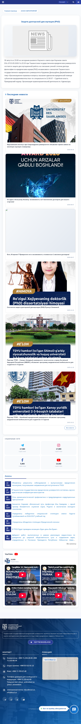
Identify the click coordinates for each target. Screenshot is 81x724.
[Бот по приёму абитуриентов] (74, 709)
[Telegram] (5, 699)
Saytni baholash (42, 642)
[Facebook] (17, 699)
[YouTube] (23, 699)
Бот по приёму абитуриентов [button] (54, 708)
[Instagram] (11, 699)
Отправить (33, 86)
